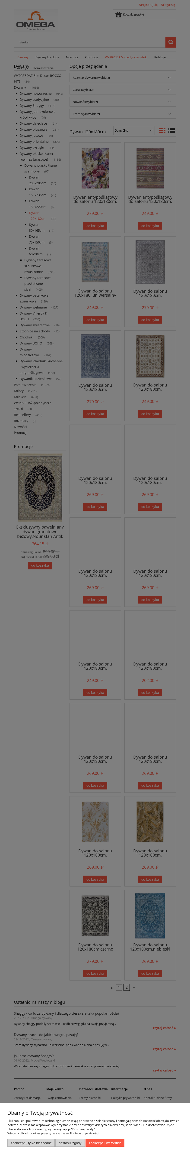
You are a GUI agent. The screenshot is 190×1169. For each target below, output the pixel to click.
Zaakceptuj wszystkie (105, 1143)
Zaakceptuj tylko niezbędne (31, 1143)
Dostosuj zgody (70, 1143)
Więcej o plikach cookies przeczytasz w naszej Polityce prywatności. (53, 1133)
